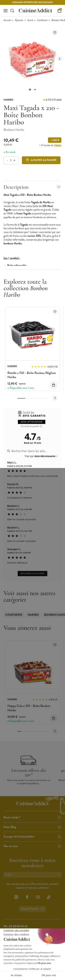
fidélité (57, 145)
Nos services (11, 846)
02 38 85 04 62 (18, 926)
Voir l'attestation (32, 422)
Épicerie (19, 20)
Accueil (7, 20)
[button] (30, 89)
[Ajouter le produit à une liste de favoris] (55, 33)
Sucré (30, 20)
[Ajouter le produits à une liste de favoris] (55, 311)
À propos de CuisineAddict (19, 837)
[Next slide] (59, 58)
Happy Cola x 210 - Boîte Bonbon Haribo (28, 707)
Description (16, 187)
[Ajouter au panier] (53, 385)
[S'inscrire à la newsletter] (59, 875)
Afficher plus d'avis (32, 573)
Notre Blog (10, 827)
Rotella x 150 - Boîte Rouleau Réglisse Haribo (31, 375)
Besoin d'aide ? (12, 817)
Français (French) (29, 909)
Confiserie (42, 20)
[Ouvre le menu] (6, 11)
